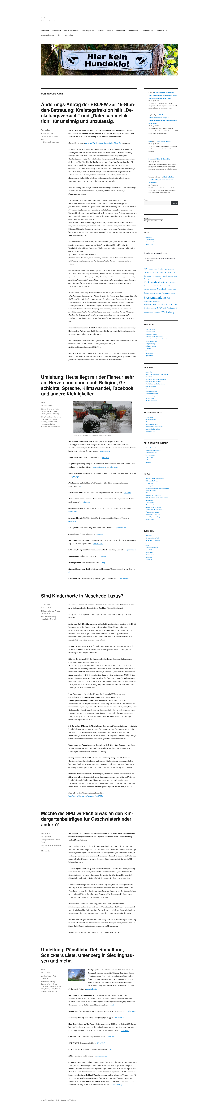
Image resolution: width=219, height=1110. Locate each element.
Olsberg (146, 293)
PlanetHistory (150, 398)
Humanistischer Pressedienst (154, 336)
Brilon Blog (149, 417)
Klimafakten (149, 483)
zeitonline (127, 492)
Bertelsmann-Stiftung (48, 981)
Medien (49, 411)
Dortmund (147, 276)
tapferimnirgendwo (99, 467)
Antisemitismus (152, 269)
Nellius (52, 424)
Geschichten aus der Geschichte (155, 384)
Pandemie (166, 292)
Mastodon (69, 35)
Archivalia (149, 372)
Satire (49, 414)
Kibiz (42, 139)
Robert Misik (150, 348)
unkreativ (148, 462)
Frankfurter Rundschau (153, 540)
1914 (42, 417)
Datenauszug (147, 30)
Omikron (152, 293)
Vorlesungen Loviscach (153, 514)
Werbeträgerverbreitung (153, 517)
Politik (49, 136)
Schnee (175, 304)
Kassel (153, 286)
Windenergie (157, 312)
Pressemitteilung (155, 297)
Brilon (167, 269)
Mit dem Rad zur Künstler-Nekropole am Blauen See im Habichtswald (161, 180)
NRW (174, 289)
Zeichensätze (150, 519)
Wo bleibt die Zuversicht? (162, 141)
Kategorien (147, 218)
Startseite (45, 30)
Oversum (158, 293)
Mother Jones (150, 555)
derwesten (72, 521)
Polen (49, 613)
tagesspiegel (75, 476)
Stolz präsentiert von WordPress (66, 1100)
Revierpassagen (150, 455)
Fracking (170, 276)
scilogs (103, 556)
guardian (148, 543)
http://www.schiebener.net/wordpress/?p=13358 (85, 796)
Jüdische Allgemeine (152, 547)
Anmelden (149, 237)
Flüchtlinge (158, 276)
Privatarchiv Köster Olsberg (154, 427)
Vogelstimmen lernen (152, 512)
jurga (104, 562)
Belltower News (150, 329)
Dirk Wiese (172, 272)
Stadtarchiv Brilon (151, 401)
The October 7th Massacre (154, 510)
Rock (168, 298)
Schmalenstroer (150, 431)
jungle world (149, 552)
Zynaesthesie (150, 356)
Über (59, 35)
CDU (172, 269)
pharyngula (132, 1011)
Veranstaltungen (47, 35)
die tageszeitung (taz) (152, 538)
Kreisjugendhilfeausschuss (50, 142)
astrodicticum (98, 543)
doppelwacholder (151, 419)
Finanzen (58, 611)
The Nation (149, 559)
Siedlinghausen (88, 30)
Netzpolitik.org (150, 344)
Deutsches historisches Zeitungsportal (157, 374)
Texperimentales (151, 351)
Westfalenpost (172, 308)
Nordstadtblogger (151, 453)
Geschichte (50, 409)
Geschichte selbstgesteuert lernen (156, 379)
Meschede (53, 619)
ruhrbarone (114, 467)
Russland (44, 426)
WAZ (164, 308)
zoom (45, 17)
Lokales (43, 136)
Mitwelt (148, 493)
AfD (145, 269)
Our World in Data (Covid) (154, 495)
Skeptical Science (151, 505)
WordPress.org (150, 244)
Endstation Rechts (151, 334)
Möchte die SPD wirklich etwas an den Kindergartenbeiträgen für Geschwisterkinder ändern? (87, 819)
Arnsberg (161, 269)
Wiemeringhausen (148, 312)
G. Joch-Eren (45, 604)
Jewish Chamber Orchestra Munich (156, 339)
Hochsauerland (155, 278)
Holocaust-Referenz (152, 393)
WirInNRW (101, 1043)
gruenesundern (121, 527)
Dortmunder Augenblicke (153, 450)
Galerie (110, 30)
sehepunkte (72, 511)
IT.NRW (172, 283)
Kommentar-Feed (151, 242)
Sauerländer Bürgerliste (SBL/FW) (156, 304)
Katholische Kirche (55, 986)
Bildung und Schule (47, 611)
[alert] (161, 259)
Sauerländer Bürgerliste (53, 845)
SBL (42, 848)
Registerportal (150, 502)
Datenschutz (133, 30)
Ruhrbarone (149, 457)
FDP (153, 276)
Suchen (146, 200)
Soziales (55, 136)
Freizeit (101, 30)
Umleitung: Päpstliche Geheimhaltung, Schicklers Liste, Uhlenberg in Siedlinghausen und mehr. (87, 955)
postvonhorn (131, 550)
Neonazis (170, 289)
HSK (167, 283)
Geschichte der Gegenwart (154, 377)
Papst (47, 989)
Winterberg (167, 312)
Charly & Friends (151, 448)
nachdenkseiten (91, 989)
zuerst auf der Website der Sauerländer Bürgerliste (103, 143)
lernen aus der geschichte (153, 396)
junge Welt (149, 550)
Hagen (175, 276)
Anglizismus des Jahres (53, 417)
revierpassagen (105, 451)
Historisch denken (151, 391)
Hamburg (146, 279)
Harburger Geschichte (152, 389)
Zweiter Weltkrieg (54, 426)
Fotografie (164, 276)
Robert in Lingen (151, 346)
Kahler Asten (147, 286)
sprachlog (105, 457)
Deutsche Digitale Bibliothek (155, 478)
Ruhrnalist (149, 460)
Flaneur (50, 422)
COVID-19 (162, 272)
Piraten (173, 293)
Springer (43, 991)
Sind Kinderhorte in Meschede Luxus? (82, 595)
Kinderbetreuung (50, 616)
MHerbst (148, 422)
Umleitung (55, 414)
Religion (43, 414)
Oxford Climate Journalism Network (157, 498)
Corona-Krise (150, 272)
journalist (99, 534)
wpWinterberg (117, 1084)
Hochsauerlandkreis (154, 282)
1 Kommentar (45, 851)
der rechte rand (150, 332)
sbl (69, 572)
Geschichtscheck (151, 386)
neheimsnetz (124, 578)
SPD (159, 307)
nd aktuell (149, 557)
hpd (112, 1005)
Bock (150, 159)
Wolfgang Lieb (52, 991)
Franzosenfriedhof (71, 30)
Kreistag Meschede (150, 289)
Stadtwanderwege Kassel (153, 507)
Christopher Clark (46, 419)
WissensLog (149, 353)
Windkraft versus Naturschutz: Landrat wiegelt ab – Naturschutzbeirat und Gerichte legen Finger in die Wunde (163, 95)
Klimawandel (45, 424)
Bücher (43, 409)
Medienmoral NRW (152, 341)
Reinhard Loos (46, 130)
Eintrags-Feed (150, 239)
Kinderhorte (45, 619)
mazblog (111, 1036)
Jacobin (148, 545)
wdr (81, 486)
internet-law (119, 1017)
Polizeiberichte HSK (152, 424)
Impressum (120, 30)
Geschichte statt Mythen (153, 381)
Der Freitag (149, 536)
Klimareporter (150, 486)
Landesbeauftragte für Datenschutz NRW (158, 488)
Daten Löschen (162, 30)
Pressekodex (149, 500)
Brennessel (56, 30)
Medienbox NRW (151, 490)
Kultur (57, 409)
